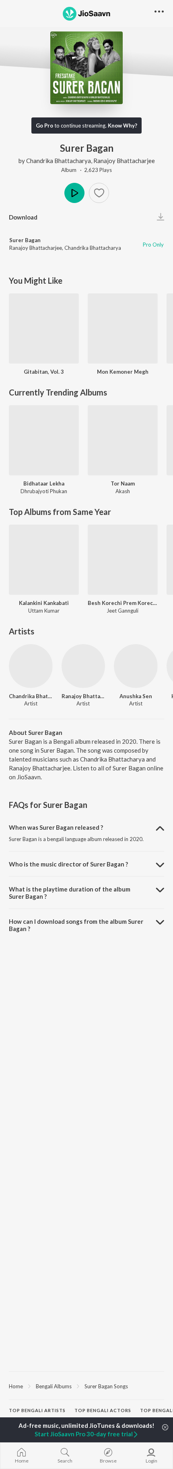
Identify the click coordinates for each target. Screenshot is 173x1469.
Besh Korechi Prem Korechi (123, 603)
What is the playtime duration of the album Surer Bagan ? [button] (69, 892)
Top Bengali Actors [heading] (102, 1410)
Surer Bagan (25, 240)
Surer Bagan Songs (106, 1386)
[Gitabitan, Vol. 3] (44, 328)
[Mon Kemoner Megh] (123, 328)
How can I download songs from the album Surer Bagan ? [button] (76, 925)
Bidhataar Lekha (43, 483)
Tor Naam (123, 483)
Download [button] (23, 217)
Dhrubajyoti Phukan (44, 491)
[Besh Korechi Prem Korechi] (123, 560)
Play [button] (74, 193)
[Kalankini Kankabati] (44, 560)
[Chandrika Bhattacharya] (31, 666)
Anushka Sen (135, 696)
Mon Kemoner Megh (122, 371)
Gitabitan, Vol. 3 (44, 371)
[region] (86, 1385)
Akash (122, 491)
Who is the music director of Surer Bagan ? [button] (68, 864)
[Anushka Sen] (136, 666)
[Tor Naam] (123, 440)
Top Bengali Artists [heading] (37, 1410)
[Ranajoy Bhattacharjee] (83, 666)
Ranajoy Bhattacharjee (124, 160)
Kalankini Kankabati (44, 603)
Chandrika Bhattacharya (58, 160)
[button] (99, 193)
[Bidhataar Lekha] (44, 440)
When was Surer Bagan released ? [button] (56, 827)
